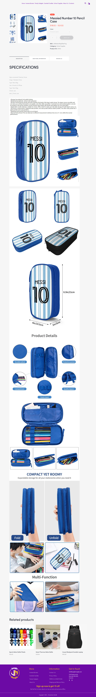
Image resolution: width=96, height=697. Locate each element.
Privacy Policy (53, 676)
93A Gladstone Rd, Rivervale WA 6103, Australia (73, 676)
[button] (44, 16)
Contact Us (52, 672)
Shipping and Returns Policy (56, 682)
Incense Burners (30, 3)
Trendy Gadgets (39, 3)
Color (51, 29)
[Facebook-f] (69, 680)
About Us (65, 3)
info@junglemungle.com (75, 672)
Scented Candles (48, 3)
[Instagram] (72, 680)
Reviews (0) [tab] (59, 58)
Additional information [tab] (39, 58)
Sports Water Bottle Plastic (17, 652)
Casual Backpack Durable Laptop (72, 652)
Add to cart (66, 37)
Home (23, 3)
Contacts (71, 3)
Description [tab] (19, 58)
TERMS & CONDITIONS (55, 679)
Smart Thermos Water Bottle (44, 652)
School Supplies (58, 3)
